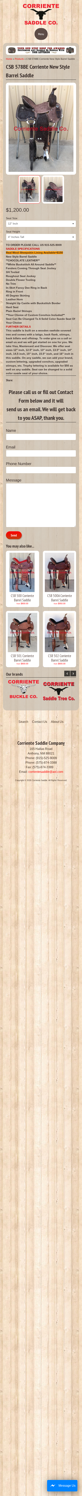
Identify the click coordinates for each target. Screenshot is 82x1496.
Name (11, 430)
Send (14, 535)
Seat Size (11, 218)
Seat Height (13, 231)
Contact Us (39, 721)
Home (9, 59)
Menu (41, 34)
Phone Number (18, 464)
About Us (57, 721)
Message (13, 480)
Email (10, 447)
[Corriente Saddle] (41, 24)
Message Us (67, 1485)
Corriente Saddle (39, 780)
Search (23, 721)
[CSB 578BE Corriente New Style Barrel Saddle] (29, 189)
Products (19, 59)
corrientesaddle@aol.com (45, 771)
